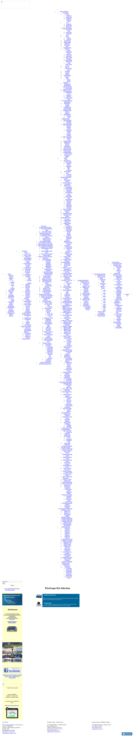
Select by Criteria (67, 479)
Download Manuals (86, 296)
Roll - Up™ (28, 253)
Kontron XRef (67, 75)
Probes (67, 212)
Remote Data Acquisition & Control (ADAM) (67, 85)
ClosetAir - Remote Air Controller (69, 237)
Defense (69, 202)
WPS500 (69, 425)
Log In (12, 585)
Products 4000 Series (67, 518)
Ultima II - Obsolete (27, 285)
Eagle (48, 326)
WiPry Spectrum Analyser (67, 395)
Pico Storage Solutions (45, 241)
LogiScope (67, 390)
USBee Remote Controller (67, 555)
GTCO (26, 252)
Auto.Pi (66, 157)
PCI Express (48, 322)
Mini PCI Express (48, 331)
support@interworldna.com (53, 731)
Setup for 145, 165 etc (68, 370)
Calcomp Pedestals (27, 310)
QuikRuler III (27, 267)
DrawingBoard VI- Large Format (27, 261)
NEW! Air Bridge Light (48, 335)
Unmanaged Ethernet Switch (69, 131)
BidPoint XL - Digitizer (86, 288)
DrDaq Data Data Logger (67, 457)
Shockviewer (69, 362)
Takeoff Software (84, 281)
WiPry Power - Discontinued (68, 405)
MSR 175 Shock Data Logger (67, 336)
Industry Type (67, 185)
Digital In (68, 96)
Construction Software (83, 280)
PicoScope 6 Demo (69, 499)
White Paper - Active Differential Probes (68, 491)
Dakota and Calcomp (27, 336)
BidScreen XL (86, 283)
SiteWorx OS (86, 292)
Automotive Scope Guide (67, 417)
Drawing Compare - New (86, 285)
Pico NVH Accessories (46, 253)
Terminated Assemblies (118, 292)
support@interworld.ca (97, 729)
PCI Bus (69, 116)
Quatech (12, 289)
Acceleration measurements (68, 359)
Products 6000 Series (67, 519)
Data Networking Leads (119, 282)
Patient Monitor (69, 80)
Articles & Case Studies (67, 215)
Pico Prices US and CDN (45, 363)
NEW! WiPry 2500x (68, 398)
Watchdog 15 (69, 227)
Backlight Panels (118, 320)
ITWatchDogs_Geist (66, 217)
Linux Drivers (68, 501)
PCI (67, 22)
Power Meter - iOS (67, 389)
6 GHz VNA (67, 436)
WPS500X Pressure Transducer (48, 262)
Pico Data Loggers (65, 447)
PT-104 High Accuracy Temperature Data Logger (67, 465)
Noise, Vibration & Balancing (45, 245)
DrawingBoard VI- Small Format (27, 265)
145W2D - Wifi (67, 322)
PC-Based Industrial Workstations (67, 101)
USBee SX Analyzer (67, 539)
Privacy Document (11, 309)
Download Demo (86, 294)
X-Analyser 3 (48, 344)
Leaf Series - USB (48, 318)
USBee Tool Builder (67, 561)
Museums (68, 203)
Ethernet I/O (67, 45)
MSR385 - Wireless (67, 350)
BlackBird (48, 337)
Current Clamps (47, 276)
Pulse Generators (67, 430)
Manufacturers (10, 307)
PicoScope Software (67, 482)
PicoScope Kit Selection (45, 227)
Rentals (11, 292)
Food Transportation (68, 198)
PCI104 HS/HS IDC (48, 340)
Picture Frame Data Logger (67, 315)
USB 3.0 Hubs (69, 139)
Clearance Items (11, 279)
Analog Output (67, 42)
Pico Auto (43, 226)
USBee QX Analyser (67, 534)
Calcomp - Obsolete (29, 282)
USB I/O (67, 49)
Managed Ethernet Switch (68, 127)
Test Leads (46, 287)
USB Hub (68, 58)
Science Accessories (26, 326)
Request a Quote (67, 149)
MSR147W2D (67, 329)
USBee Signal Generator (67, 549)
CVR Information (103, 283)
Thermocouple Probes (118, 306)
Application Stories (67, 305)
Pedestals (27, 276)
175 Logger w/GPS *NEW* (69, 343)
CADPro (27, 299)
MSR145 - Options (67, 326)
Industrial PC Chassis (67, 104)
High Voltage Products (99, 274)
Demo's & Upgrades (67, 494)
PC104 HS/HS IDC (67, 302)
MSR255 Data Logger (67, 347)
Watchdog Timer (68, 20)
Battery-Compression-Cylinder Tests (46, 297)
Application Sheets (67, 213)
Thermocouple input (68, 98)
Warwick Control (47, 343)
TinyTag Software (67, 182)
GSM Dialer (69, 248)
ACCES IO (66, 13)
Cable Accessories (48, 338)
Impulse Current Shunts (101, 277)
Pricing (67, 77)
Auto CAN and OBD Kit (50, 354)
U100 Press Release (67, 273)
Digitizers (24, 251)
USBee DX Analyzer (67, 531)
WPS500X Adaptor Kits (48, 265)
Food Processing (68, 194)
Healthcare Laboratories (69, 205)
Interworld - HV (101, 275)
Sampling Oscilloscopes (67, 434)
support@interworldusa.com (9, 733)
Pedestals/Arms (117, 265)
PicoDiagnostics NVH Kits (46, 249)
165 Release (69, 379)
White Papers (67, 357)
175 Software (68, 345)
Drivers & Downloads (27, 271)
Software (67, 113)
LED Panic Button (118, 324)
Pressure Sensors (47, 259)
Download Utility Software (67, 111)
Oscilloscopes (67, 480)
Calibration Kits (69, 441)
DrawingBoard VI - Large (27, 304)
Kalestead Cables (117, 274)
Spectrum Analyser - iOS (67, 392)
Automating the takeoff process (88, 308)
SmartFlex (68, 123)
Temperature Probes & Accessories (119, 309)
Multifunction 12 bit (68, 93)
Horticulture (69, 187)
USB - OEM (69, 57)
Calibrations (67, 210)
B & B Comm (68, 153)
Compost (69, 208)
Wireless (67, 74)
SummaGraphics (26, 313)
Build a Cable (118, 299)
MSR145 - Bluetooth (67, 320)
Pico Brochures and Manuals (67, 503)
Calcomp (26, 298)
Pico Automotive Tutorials (45, 242)
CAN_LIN (50, 313)
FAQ (11, 293)
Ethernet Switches (67, 124)
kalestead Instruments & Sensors (117, 302)
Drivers (27, 323)
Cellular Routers (67, 120)
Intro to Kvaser (48, 308)
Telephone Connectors (118, 297)
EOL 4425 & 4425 (46, 231)
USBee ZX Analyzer (67, 540)
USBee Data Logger (67, 557)
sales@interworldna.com (53, 730)
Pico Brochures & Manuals (65, 508)
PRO (69, 284)
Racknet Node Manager (68, 254)
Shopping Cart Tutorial (11, 313)
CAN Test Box (46, 277)
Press (67, 78)
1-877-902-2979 (10, 724)
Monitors (67, 224)
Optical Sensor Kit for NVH (46, 251)
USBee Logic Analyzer (67, 547)
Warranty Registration (11, 305)
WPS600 (69, 426)
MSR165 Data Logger (67, 334)
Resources (67, 260)
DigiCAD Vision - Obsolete (27, 289)
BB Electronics (65, 118)
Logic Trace (119, 313)
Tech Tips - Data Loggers (67, 474)
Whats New (11, 290)
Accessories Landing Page (48, 285)
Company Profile (67, 259)
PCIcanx (67, 297)
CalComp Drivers (27, 307)
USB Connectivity (67, 136)
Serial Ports (69, 32)
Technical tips (67, 485)
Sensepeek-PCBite (65, 517)
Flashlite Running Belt (118, 327)
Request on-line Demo (86, 300)
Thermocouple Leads (118, 285)
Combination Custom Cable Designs (118, 289)
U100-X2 (49, 306)
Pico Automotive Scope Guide (45, 244)
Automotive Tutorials (67, 420)
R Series (104, 304)
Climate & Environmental (68, 191)
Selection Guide (67, 141)
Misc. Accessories (69, 250)
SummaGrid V (27, 318)
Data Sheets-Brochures (67, 375)
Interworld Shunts (102, 280)
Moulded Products (119, 295)
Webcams (67, 221)
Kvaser (65, 266)
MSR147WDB (67, 327)
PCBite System (67, 522)
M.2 (67, 35)
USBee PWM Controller (67, 559)
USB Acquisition (67, 91)
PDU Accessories (69, 169)
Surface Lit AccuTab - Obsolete (27, 293)
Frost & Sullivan (69, 410)
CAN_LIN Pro (50, 315)
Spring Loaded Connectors (101, 312)
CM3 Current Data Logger (67, 460)
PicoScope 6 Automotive (47, 295)
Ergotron (28, 334)
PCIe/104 (68, 39)
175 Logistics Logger (68, 339)
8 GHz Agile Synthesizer (67, 444)
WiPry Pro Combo (68, 402)
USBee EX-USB (67, 542)
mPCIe (67, 36)
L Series (104, 298)
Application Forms (11, 302)
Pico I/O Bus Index (69, 69)
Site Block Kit (48, 274)
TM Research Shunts (103, 286)
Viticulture (68, 201)
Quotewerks (117, 273)
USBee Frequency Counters (67, 552)
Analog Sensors (67, 220)
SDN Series (104, 306)
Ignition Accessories (47, 279)
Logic (117, 312)
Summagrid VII (27, 320)
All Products (12, 281)
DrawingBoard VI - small (27, 301)
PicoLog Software (67, 471)
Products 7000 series (67, 521)
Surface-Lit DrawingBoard (27, 257)
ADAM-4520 (68, 88)
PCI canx (48, 330)
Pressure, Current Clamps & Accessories (45, 257)
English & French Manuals (67, 373)
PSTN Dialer (69, 246)
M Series (104, 301)
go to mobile (12, 299)
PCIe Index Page (69, 30)
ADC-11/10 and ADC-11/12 (67, 469)
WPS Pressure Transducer (67, 423)
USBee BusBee (67, 545)
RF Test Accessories (67, 446)
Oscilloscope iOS (67, 383)
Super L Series (27, 255)
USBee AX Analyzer (67, 528)
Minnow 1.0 (67, 511)
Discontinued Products (67, 506)
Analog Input (67, 40)
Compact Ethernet (69, 134)
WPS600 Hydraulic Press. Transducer (48, 269)
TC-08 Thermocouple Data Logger (67, 454)
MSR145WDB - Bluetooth (67, 324)
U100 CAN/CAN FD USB (67, 271)
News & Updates (67, 408)
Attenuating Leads (46, 280)
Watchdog (67, 71)
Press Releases (67, 150)
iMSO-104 (68, 387)
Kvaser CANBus (47, 301)
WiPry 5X (68, 400)
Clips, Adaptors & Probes (46, 282)
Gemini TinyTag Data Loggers (65, 178)
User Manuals (27, 274)
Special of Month (11, 276)
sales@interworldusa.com (8, 731)
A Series (104, 290)
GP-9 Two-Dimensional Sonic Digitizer (27, 329)
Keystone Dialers (65, 262)
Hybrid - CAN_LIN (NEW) (48, 311)
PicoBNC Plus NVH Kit (47, 246)
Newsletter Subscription (11, 295)
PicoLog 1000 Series (67, 448)
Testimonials (11, 311)
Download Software (68, 496)
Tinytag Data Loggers (67, 180)
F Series (104, 292)
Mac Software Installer (67, 515)
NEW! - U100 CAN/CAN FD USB (48, 304)
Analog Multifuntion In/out (69, 52)
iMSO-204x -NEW (68, 385)
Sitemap (11, 315)
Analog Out (69, 17)
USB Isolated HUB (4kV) (68, 61)
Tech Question (67, 148)
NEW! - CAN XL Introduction (67, 268)
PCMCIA (67, 143)
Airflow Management (67, 240)
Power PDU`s (67, 160)
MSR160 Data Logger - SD (67, 331)
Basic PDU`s (69, 162)
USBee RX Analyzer (67, 537)
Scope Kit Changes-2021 (45, 233)
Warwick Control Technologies (65, 563)
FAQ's (27, 273)
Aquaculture (69, 189)
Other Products (115, 262)
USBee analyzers (65, 526)
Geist (65, 159)
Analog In (68, 15)
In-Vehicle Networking (48, 360)
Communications (67, 152)
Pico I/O (67, 67)
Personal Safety (117, 322)
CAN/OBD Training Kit (50, 347)
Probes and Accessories (67, 487)
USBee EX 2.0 (67, 543)
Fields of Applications (67, 354)
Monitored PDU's (68, 166)
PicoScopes (66, 478)
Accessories (28, 269)
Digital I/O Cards (67, 89)
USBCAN (48, 327)
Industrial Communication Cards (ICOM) (67, 108)
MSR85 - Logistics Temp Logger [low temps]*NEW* (67, 309)
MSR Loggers (65, 306)
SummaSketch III (27, 315)
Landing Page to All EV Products (47, 236)
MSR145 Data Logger (67, 318)
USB (69, 117)
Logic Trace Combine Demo (119, 316)
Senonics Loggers (65, 510)
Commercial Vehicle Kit (50, 350)
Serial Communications (67, 47)
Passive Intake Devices (68, 243)
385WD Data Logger (68, 352)
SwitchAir (68, 174)
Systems (67, 72)
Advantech (65, 82)
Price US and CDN (67, 428)
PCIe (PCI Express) (67, 28)
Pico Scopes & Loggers (13, 286)
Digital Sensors (67, 223)
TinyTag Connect (67, 209)
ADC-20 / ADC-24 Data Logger (67, 451)
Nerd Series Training (45, 362)
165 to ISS (68, 380)
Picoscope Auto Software (45, 294)
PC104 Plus (48, 329)
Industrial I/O (67, 142)
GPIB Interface (67, 114)
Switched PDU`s (68, 164)
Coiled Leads (118, 279)
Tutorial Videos (46, 255)
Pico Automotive (66, 412)
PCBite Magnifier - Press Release (67, 524)
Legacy (67, 65)
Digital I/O (68, 18)
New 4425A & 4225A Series (46, 229)
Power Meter (67, 171)
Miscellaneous (46, 290)
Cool (67, 173)
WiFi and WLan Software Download (68, 366)
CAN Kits (48, 345)
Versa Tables (29, 278)
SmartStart (68, 121)
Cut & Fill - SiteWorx (86, 290)
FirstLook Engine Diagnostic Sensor (48, 272)
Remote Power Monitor (69, 233)
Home (9, 274)
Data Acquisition (64, 11)
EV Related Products (45, 234)
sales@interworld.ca (97, 727)
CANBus (45, 299)
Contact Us (11, 297)
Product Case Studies (67, 155)
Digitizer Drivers (26, 338)
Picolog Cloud (68, 472)
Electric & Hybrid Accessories (46, 292)
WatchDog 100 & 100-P (69, 229)
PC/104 (67, 14)
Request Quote (101, 315)
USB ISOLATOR (69, 63)
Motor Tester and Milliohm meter (47, 239)
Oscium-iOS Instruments (66, 382)
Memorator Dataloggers (48, 320)
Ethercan (48, 333)
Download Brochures (86, 303)
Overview (67, 219)
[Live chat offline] (127, 733)
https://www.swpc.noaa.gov (12, 705)
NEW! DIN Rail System (48, 324)
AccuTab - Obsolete (27, 296)
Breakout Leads (47, 288)
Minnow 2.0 (67, 512)
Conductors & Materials (118, 276)
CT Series (104, 309)
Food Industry (68, 188)
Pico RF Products (65, 429)
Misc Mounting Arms (118, 270)
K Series (104, 295)
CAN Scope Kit (49, 357)
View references (101, 314)
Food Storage (68, 196)
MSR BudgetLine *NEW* (67, 313)
